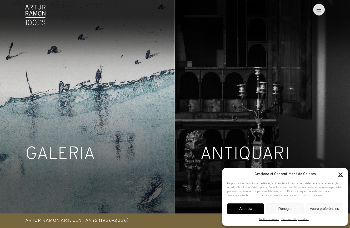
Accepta (245, 209)
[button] (340, 174)
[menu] (319, 10)
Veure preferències (324, 209)
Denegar (285, 209)
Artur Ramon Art (35, 15)
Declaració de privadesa (295, 219)
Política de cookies (269, 219)
